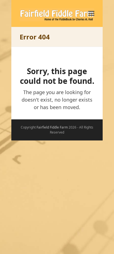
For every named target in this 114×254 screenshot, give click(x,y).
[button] (91, 13)
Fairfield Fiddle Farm (52, 127)
